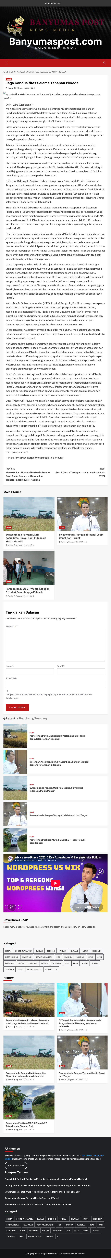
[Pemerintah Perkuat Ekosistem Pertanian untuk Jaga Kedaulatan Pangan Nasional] (15, 735)
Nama (9, 666)
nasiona (68, 957)
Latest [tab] (10, 718)
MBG (58, 957)
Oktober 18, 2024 (23, 88)
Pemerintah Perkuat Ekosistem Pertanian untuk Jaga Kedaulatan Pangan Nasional (46, 1179)
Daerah (39, 951)
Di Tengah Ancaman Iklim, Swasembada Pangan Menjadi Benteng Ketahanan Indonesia (80, 1023)
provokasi (56, 963)
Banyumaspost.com (55, 41)
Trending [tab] (40, 718)
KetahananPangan (44, 957)
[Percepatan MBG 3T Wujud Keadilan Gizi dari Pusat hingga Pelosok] (28, 568)
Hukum (85, 951)
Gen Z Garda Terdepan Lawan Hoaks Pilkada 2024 (80, 472)
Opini (9, 79)
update (48, 969)
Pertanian (32, 963)
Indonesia (96, 951)
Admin (10, 88)
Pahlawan (9, 963)
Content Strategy (23, 951)
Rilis (67, 963)
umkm (20, 969)
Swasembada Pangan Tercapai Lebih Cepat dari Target (58, 815)
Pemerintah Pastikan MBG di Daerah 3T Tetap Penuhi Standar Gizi (38, 1204)
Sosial (85, 963)
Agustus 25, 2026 (22, 545)
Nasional (80, 957)
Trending (9, 969)
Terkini (95, 963)
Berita (31, 733)
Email (60, 666)
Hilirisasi (74, 951)
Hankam (62, 951)
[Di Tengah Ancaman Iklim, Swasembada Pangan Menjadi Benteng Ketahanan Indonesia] (15, 761)
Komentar (12, 626)
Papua (21, 963)
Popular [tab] (24, 718)
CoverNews (65, 1253)
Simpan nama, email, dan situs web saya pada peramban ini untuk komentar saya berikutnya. (49, 696)
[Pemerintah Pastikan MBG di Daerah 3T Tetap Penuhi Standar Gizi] (15, 839)
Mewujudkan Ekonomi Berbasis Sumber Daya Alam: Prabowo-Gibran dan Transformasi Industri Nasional (28, 474)
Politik (44, 963)
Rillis (75, 963)
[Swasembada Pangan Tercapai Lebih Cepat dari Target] (82, 514)
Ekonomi (51, 951)
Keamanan (27, 957)
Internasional (11, 957)
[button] (6, 62)
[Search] (104, 62)
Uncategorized (34, 969)
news (90, 957)
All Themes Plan (16, 1165)
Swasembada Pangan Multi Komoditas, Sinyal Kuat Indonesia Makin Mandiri (26, 538)
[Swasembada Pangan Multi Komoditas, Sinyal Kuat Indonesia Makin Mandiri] (28, 514)
